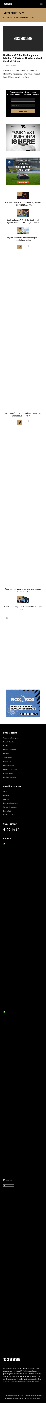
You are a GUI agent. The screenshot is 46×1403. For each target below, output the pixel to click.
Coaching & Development (11, 738)
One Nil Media (19, 1398)
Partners (6, 795)
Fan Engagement (8, 765)
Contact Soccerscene (10, 807)
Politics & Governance (10, 750)
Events (5, 746)
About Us (6, 791)
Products (6, 754)
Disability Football (9, 742)
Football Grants (8, 773)
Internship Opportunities (10, 803)
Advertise (6, 799)
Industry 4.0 (7, 761)
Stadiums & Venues (9, 777)
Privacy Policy (7, 811)
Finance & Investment (10, 769)
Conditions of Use (9, 815)
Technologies (7, 757)
